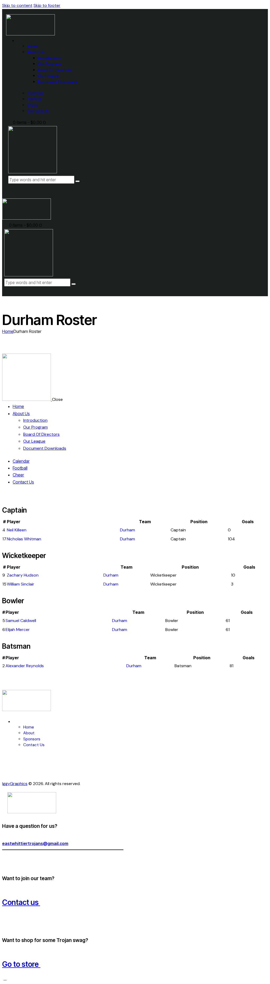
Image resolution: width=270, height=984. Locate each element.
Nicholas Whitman (24, 539)
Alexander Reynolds (25, 666)
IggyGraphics (14, 783)
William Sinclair (20, 584)
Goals (248, 521)
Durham (127, 530)
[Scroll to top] (5, 978)
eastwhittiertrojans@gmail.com (35, 843)
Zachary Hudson (22, 575)
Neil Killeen (16, 530)
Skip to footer (46, 5)
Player (13, 521)
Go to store (21, 964)
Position (199, 521)
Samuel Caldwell (21, 620)
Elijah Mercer (18, 629)
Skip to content (17, 5)
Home (7, 331)
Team (145, 521)
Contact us (21, 902)
